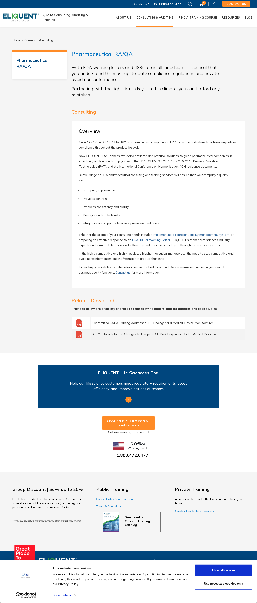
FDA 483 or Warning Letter (151, 240)
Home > (18, 40)
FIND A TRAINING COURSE (197, 17)
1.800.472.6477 (169, 4)
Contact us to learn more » (194, 511)
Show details (62, 595)
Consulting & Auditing (154, 17)
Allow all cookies (223, 570)
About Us (123, 17)
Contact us (236, 4)
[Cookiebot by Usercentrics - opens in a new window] (26, 595)
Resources (231, 17)
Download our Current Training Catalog (137, 521)
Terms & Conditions (109, 506)
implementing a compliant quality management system (191, 235)
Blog (248, 17)
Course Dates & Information (114, 499)
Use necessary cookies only (223, 583)
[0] (201, 4)
